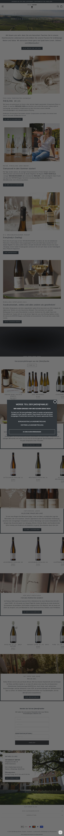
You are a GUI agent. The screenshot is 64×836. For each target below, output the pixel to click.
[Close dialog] (55, 401)
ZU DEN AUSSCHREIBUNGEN (32, 431)
